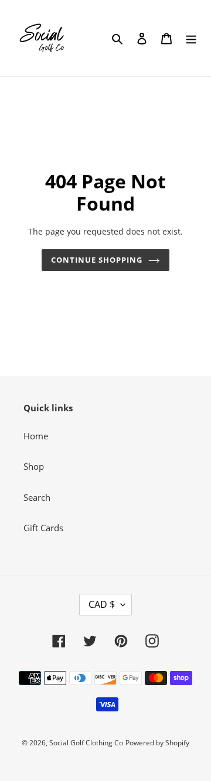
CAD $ (102, 604)
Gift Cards (43, 528)
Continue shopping (97, 259)
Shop (33, 466)
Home (35, 436)
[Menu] (191, 38)
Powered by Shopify (157, 743)
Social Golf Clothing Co (86, 743)
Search (36, 497)
